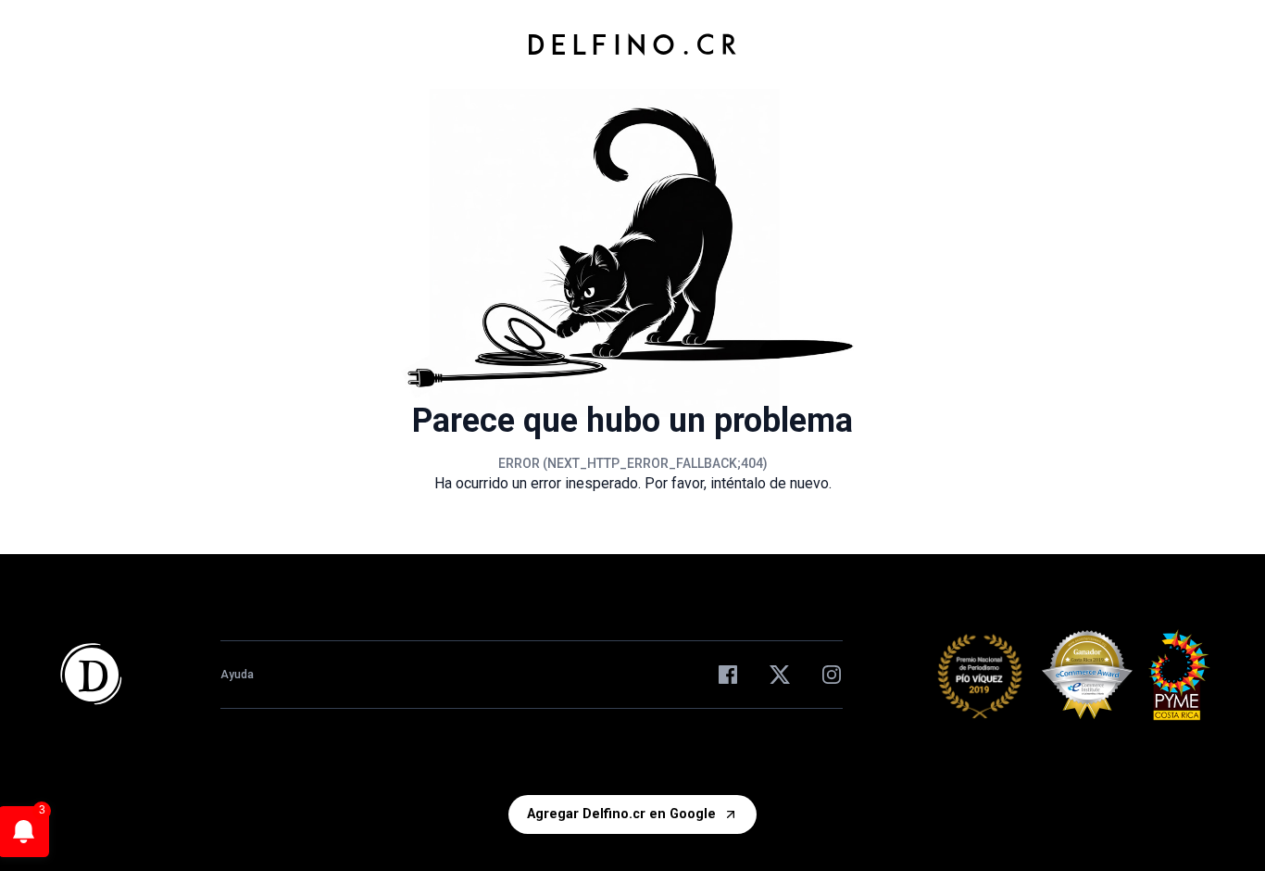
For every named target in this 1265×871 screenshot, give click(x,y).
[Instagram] (831, 674)
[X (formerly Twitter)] (780, 674)
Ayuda (237, 674)
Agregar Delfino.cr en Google (621, 814)
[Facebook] (728, 674)
